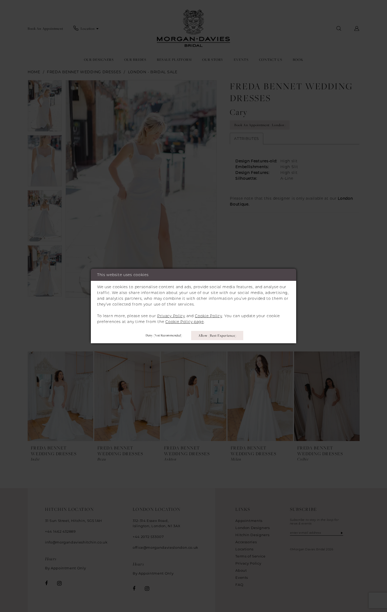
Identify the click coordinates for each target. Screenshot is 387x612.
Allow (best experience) (217, 335)
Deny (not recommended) (164, 335)
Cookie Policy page (184, 321)
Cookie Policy (208, 316)
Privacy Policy (171, 316)
